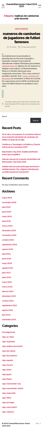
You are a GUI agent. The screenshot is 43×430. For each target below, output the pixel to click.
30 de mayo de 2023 (28, 47)
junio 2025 (6, 212)
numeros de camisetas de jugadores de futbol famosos (21, 37)
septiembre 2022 (9, 305)
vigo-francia (7, 365)
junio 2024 (6, 259)
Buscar (4, 116)
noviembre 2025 (9, 202)
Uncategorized (21, 29)
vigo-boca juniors (9, 356)
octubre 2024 (8, 240)
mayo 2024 (7, 263)
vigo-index (6, 370)
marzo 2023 (7, 287)
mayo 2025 (7, 216)
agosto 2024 (7, 249)
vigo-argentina (8, 341)
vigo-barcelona (8, 351)
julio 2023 (6, 273)
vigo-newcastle (9, 393)
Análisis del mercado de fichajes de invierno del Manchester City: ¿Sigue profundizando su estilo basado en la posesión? (20, 169)
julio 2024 (6, 254)
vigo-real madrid (9, 407)
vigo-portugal (8, 402)
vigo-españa (7, 360)
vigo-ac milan (8, 337)
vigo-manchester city (11, 384)
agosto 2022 (7, 310)
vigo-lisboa (7, 379)
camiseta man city (9, 66)
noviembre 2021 (9, 319)
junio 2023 (6, 277)
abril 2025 (6, 221)
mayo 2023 (7, 282)
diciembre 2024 (9, 230)
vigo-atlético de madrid (12, 346)
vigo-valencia (8, 412)
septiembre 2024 (9, 245)
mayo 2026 (7, 198)
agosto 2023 (7, 268)
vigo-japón (6, 374)
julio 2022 (6, 315)
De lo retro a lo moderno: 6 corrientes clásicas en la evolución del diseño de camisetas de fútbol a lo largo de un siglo (21, 137)
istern (14, 47)
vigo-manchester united (12, 388)
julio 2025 (6, 207)
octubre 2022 (8, 301)
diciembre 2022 (9, 296)
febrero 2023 (8, 291)
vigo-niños (6, 398)
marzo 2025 (7, 226)
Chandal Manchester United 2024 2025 (21, 5)
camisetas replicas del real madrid (17, 102)
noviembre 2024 (9, 235)
